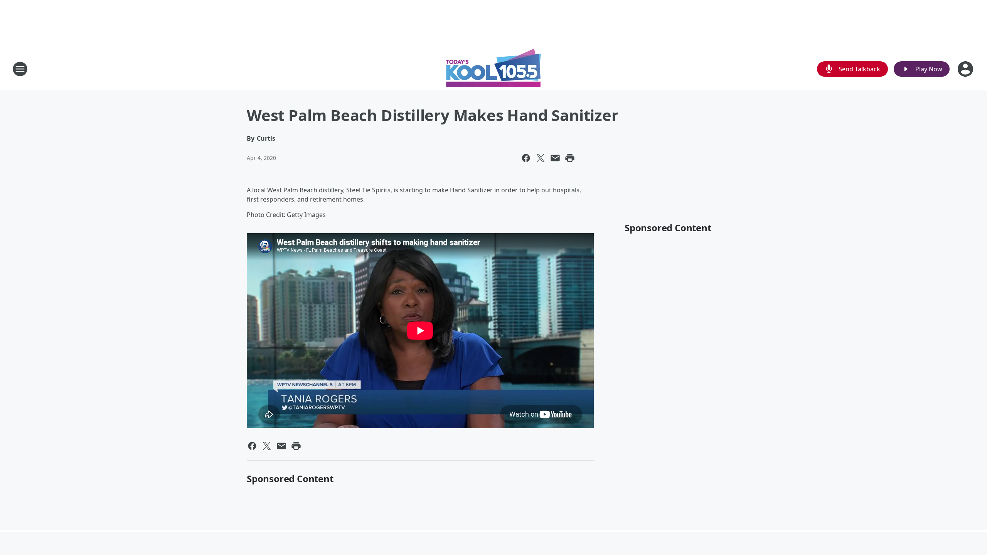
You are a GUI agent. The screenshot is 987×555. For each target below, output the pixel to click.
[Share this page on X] (540, 158)
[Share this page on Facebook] (525, 158)
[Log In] (966, 69)
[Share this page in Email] (555, 158)
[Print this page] (569, 158)
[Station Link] (493, 69)
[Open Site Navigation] (20, 69)
